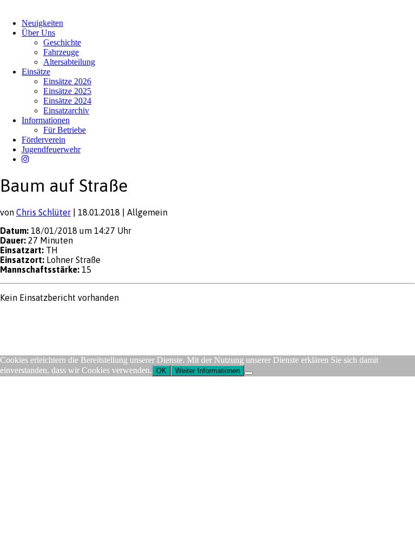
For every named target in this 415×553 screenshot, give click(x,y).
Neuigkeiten (42, 23)
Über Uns (38, 32)
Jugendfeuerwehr (51, 149)
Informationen (46, 120)
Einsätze (36, 71)
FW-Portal (97, 318)
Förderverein (43, 139)
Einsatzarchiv (66, 110)
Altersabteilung (69, 61)
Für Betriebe (64, 129)
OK (161, 371)
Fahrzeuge (61, 52)
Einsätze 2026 (67, 81)
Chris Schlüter (43, 212)
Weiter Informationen (207, 371)
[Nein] (248, 373)
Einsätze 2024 (67, 100)
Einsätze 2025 (67, 91)
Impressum (17, 318)
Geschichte (62, 42)
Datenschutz (57, 318)
